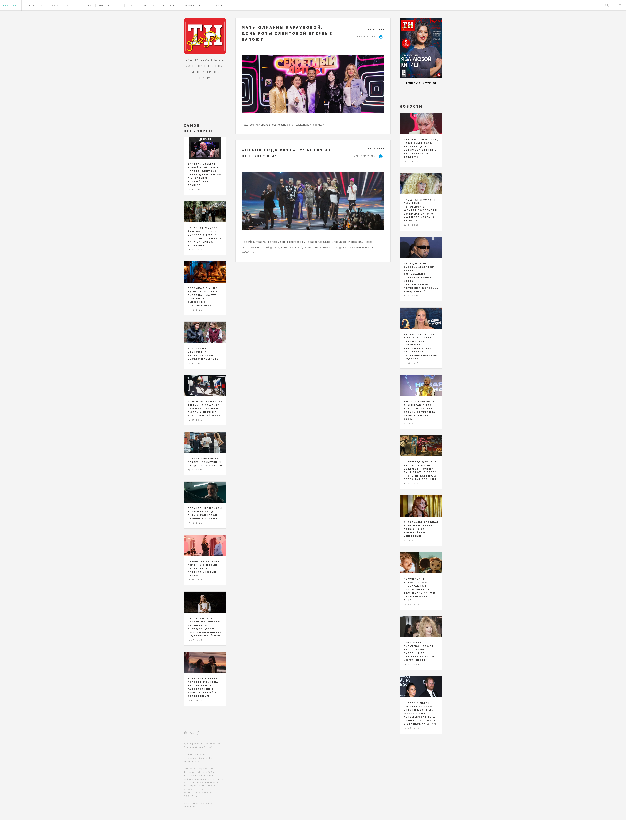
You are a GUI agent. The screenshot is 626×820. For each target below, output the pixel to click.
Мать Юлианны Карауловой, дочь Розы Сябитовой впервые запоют (287, 33)
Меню (620, 5)
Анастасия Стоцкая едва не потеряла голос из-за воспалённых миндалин (421, 529)
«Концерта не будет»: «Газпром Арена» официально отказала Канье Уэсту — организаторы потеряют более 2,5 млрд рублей (421, 277)
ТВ (119, 5)
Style (132, 5)
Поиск (607, 5)
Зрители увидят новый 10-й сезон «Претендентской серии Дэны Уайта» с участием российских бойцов (204, 174)
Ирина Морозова (364, 36)
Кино (30, 5)
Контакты (216, 5)
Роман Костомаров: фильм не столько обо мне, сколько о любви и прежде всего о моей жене (205, 408)
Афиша (148, 5)
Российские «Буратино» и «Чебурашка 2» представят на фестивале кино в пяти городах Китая (419, 589)
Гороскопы (192, 5)
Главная (10, 5)
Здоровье (169, 5)
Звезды (104, 5)
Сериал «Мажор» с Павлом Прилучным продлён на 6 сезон (205, 462)
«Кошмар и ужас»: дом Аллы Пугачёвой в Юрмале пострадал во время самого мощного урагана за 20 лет (420, 210)
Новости (85, 5)
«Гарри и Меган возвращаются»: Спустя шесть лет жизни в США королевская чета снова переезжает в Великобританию (420, 713)
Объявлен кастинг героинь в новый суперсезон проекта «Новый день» (204, 568)
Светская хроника (56, 5)
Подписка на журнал (421, 82)
